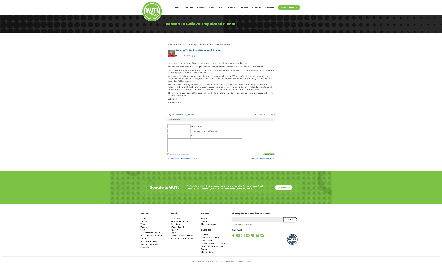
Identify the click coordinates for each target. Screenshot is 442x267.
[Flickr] (248, 235)
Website (193, 136)
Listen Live (175, 218)
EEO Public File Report (150, 232)
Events (231, 7)
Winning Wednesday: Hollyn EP (183, 159)
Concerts (205, 221)
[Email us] (262, 235)
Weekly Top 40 (177, 227)
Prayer (201, 7)
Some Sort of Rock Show (182, 238)
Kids (221, 7)
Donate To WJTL (289, 7)
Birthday (144, 218)
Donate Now (284, 187)
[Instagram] (243, 235)
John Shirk (182, 44)
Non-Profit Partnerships (212, 246)
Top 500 (174, 232)
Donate (204, 234)
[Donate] (252, 235)
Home (177, 7)
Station (189, 7)
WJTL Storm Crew (148, 241)
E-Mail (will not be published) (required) (204, 131)
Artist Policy (176, 224)
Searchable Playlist (179, 221)
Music (212, 7)
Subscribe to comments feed (179, 154)
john (195, 56)
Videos (143, 224)
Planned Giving (207, 252)
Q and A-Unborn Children (260, 159)
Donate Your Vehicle (210, 237)
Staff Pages (193, 44)
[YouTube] (238, 235)
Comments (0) (268, 115)
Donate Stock (207, 240)
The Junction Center (250, 7)
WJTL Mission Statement (151, 235)
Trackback (191, 115)
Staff (142, 230)
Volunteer (144, 227)
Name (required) (196, 126)
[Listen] (257, 235)
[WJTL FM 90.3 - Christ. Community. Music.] (152, 11)
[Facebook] (233, 235)
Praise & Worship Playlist (182, 235)
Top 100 (174, 230)
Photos (143, 221)
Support (269, 7)
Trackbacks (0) (257, 115)
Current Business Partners (213, 243)
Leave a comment (177, 115)
